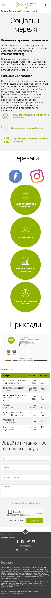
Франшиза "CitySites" (8, 537)
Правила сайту (26, 591)
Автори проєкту (25, 546)
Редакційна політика (17, 593)
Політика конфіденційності (10, 591)
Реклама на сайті (7, 535)
